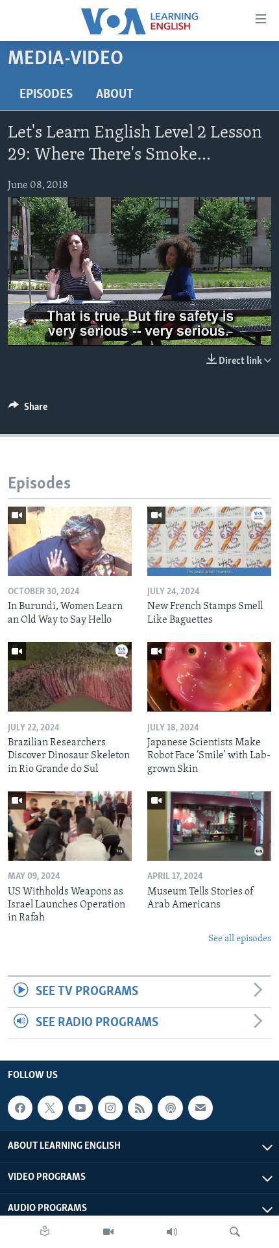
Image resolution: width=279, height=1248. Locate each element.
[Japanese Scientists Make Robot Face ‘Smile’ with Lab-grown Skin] (209, 677)
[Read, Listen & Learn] (45, 1232)
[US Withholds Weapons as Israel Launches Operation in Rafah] (70, 826)
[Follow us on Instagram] (110, 1108)
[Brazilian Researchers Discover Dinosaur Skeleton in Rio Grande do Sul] (70, 677)
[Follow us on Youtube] (80, 1108)
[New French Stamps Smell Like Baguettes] (209, 541)
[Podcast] (170, 1108)
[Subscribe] (200, 1108)
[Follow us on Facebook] (20, 1108)
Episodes (46, 94)
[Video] (108, 1232)
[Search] (234, 1232)
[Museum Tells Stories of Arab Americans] (209, 826)
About (115, 94)
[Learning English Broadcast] (171, 1232)
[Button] (27, 410)
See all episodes (239, 939)
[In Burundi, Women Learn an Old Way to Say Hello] (70, 541)
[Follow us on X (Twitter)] (50, 1108)
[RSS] (140, 1108)
